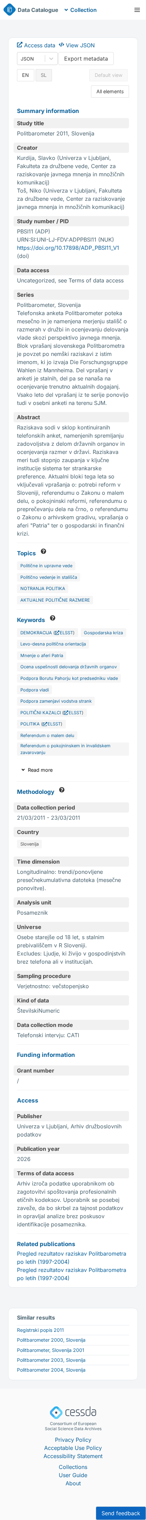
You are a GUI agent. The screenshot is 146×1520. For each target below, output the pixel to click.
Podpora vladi (34, 689)
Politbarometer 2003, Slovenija (51, 1360)
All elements (110, 91)
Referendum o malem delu (47, 735)
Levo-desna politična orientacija (53, 644)
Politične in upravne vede (46, 565)
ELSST (66, 632)
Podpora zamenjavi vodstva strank (56, 701)
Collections (73, 1467)
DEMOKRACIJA (36, 632)
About (73, 1483)
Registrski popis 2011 (40, 1330)
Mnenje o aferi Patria (41, 655)
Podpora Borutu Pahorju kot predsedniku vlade (69, 678)
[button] (137, 10)
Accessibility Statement (73, 1456)
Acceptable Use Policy (73, 1447)
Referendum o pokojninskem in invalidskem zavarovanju (65, 749)
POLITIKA (30, 723)
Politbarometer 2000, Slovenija (51, 1340)
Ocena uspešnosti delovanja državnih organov (68, 666)
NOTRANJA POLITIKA (42, 588)
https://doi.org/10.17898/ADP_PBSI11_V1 (68, 247)
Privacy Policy (73, 1439)
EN (25, 75)
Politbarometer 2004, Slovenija (51, 1370)
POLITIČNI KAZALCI (40, 712)
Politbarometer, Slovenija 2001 (50, 1350)
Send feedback (121, 1513)
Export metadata (86, 58)
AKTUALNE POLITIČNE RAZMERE (55, 600)
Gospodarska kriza (103, 632)
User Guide (73, 1475)
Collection (83, 9)
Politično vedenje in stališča (48, 577)
